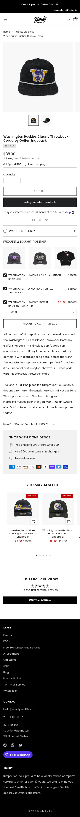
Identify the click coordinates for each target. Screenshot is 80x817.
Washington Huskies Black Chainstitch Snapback (34, 277)
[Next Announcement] (76, 4)
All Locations (11, 654)
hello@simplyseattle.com (19, 709)
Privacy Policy (12, 678)
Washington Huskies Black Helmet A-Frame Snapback (58, 533)
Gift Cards (71, 10)
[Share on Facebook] (34, 220)
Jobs (6, 666)
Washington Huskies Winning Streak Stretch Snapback (22, 533)
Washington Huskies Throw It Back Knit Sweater (28, 304)
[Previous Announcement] (3, 4)
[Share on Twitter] (47, 220)
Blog (6, 672)
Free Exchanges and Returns (21, 647)
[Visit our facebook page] (5, 745)
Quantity (9, 174)
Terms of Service (14, 684)
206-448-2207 (13, 717)
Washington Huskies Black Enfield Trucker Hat (31, 290)
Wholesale (10, 691)
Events (7, 635)
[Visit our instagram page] (13, 745)
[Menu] (5, 19)
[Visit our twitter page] (20, 745)
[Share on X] (40, 220)
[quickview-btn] (33, 521)
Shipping (8, 158)
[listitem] (40, 4)
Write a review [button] (40, 600)
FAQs (6, 641)
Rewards (58, 10)
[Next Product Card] (73, 511)
